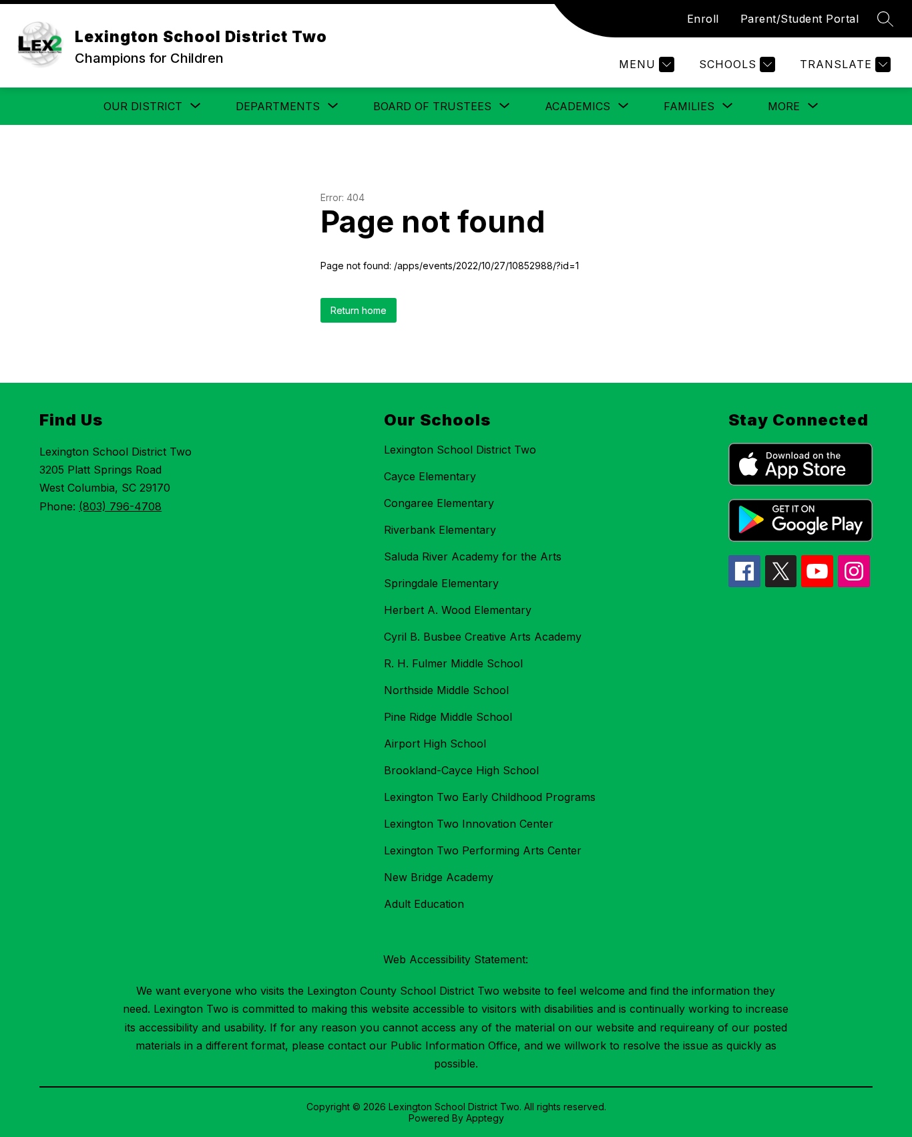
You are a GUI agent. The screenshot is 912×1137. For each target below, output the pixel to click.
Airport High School (435, 743)
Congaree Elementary (439, 503)
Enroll (703, 18)
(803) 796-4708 (120, 506)
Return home (358, 310)
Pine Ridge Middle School (448, 716)
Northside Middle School (446, 690)
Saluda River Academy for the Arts (472, 556)
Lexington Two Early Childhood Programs (490, 797)
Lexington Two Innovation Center (468, 823)
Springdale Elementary (441, 583)
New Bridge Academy (438, 877)
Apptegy (485, 1118)
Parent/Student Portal (799, 18)
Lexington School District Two (460, 449)
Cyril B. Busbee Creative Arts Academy (483, 636)
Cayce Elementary (430, 476)
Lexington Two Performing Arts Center (483, 850)
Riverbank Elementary (440, 529)
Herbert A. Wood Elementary (457, 610)
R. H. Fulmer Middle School (453, 663)
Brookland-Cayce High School (461, 770)
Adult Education (424, 904)
